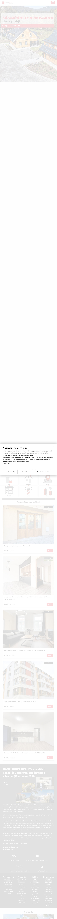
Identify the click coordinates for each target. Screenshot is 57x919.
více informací (6, 463)
